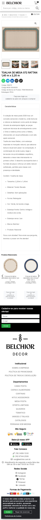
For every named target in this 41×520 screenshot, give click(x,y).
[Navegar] (2, 276)
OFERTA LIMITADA (20, 405)
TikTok (22, 479)
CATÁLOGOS (20, 420)
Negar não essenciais (22, 512)
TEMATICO (20, 413)
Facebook (22, 476)
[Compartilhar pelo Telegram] (8, 81)
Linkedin (21, 485)
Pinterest (21, 482)
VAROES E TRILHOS (20, 416)
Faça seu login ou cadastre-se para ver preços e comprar (20, 97)
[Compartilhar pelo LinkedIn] (12, 81)
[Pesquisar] (37, 8)
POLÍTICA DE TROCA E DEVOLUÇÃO (20, 375)
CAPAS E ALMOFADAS (20, 390)
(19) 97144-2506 (22, 456)
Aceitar (8, 512)
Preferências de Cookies (13, 516)
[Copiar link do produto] (21, 81)
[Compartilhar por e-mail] (16, 81)
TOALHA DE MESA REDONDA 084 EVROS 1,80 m (10, 278)
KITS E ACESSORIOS (20, 397)
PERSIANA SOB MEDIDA (20, 424)
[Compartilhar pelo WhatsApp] (3, 81)
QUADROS (20, 409)
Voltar (36, 14)
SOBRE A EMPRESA (20, 368)
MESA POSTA (20, 401)
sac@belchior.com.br (21, 459)
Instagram (22, 473)
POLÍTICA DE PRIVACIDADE (20, 372)
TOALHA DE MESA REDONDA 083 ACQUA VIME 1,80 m (30, 278)
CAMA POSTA (20, 386)
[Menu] (3, 3)
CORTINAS (20, 394)
